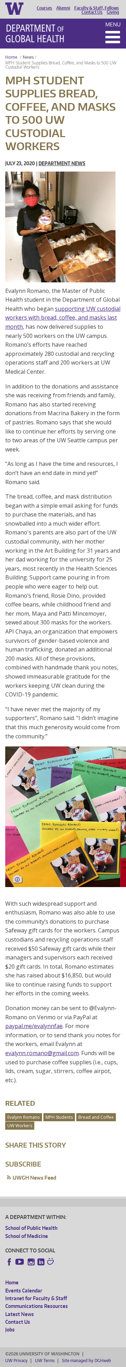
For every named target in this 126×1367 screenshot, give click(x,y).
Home (11, 57)
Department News (61, 163)
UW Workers (19, 1126)
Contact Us (92, 12)
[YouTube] (20, 1262)
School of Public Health (31, 1228)
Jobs (10, 1330)
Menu (113, 24)
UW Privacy (16, 1360)
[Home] (34, 33)
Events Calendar (23, 1291)
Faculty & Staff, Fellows (96, 8)
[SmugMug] (51, 1262)
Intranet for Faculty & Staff (36, 1298)
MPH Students (59, 1117)
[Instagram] (31, 1262)
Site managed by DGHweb (86, 1360)
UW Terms (45, 1360)
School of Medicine (26, 1236)
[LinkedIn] (41, 1262)
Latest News (19, 1314)
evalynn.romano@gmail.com (42, 1053)
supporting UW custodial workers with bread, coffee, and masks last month (62, 317)
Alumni (63, 8)
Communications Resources (36, 1306)
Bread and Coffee (96, 1117)
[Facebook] (9, 1262)
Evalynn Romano (23, 1117)
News (28, 57)
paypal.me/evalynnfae (34, 1026)
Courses (44, 8)
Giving (113, 12)
